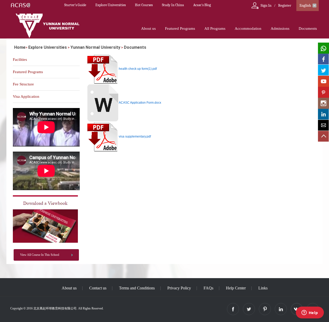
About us (148, 28)
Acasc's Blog (202, 5)
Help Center (236, 288)
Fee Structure (23, 84)
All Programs (214, 28)
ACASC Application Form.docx (140, 102)
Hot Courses (144, 5)
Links (263, 288)
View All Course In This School (39, 255)
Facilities (20, 59)
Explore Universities (110, 5)
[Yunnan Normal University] (45, 241)
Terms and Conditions (137, 288)
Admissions (280, 28)
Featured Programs (180, 28)
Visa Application (26, 96)
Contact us (97, 288)
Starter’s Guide (75, 5)
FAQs (208, 288)
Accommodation (248, 28)
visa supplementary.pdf (135, 136)
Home (19, 47)
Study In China (173, 5)
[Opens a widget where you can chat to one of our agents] (310, 313)
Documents (308, 28)
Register (284, 5)
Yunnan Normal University (95, 47)
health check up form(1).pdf (138, 69)
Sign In (266, 5)
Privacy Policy (179, 288)
